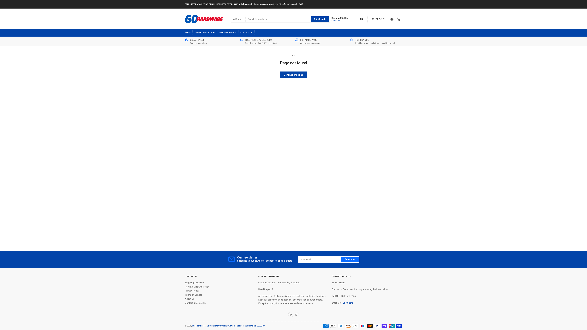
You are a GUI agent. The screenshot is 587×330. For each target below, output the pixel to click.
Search (321, 19)
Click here (348, 302)
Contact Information (195, 303)
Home (187, 32)
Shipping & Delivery (194, 282)
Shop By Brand (226, 32)
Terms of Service (193, 294)
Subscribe (350, 259)
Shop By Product (203, 32)
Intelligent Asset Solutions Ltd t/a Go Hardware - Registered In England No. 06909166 (228, 326)
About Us (189, 298)
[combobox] (288, 19)
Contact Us (246, 32)
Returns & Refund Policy (197, 286)
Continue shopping (293, 74)
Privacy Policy (192, 290)
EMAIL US (335, 20)
